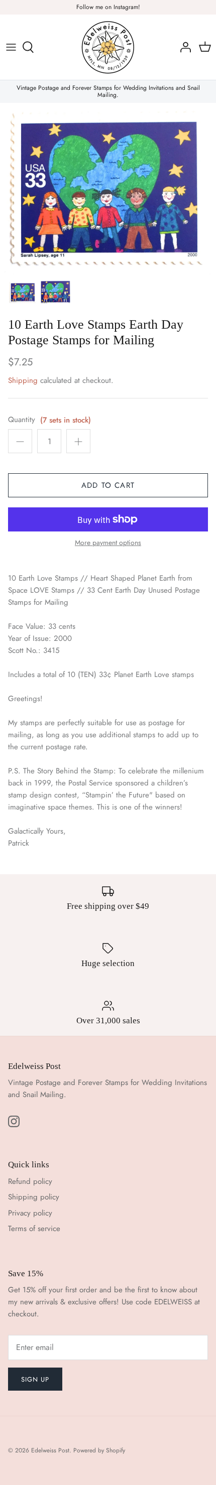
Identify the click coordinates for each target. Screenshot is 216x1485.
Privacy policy (30, 1213)
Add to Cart (108, 485)
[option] (108, 189)
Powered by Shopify (99, 1450)
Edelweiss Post (50, 1450)
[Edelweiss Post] (108, 47)
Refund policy (30, 1181)
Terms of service (34, 1228)
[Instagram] (14, 1121)
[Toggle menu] (11, 47)
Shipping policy (33, 1196)
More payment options (108, 542)
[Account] (183, 47)
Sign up (35, 1379)
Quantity (21, 420)
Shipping (23, 380)
